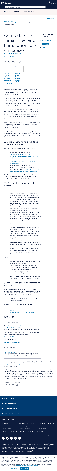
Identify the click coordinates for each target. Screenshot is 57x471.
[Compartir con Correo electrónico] (5, 384)
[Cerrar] (54, 457)
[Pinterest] (15, 438)
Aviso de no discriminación (8, 426)
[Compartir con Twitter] (13, 384)
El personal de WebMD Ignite (13, 349)
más (7, 12)
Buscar (49, 7)
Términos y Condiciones (21, 465)
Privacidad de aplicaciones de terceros (46, 423)
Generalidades (46, 40)
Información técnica (41, 428)
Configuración (14, 468)
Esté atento (8, 11)
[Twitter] (3, 438)
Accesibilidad (5, 423)
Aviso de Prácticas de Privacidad (27, 423)
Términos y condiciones (24, 428)
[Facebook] (7, 438)
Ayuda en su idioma (6, 428)
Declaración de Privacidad (32, 465)
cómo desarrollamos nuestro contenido (33, 363)
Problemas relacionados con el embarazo (22, 312)
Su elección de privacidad (25, 426)
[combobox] (25, 7)
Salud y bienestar (8, 21)
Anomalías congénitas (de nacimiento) (21, 154)
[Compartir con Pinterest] (17, 384)
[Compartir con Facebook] (9, 384)
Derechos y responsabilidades (26, 431)
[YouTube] (11, 438)
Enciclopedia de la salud (22, 22)
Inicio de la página (9, 336)
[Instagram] (19, 438)
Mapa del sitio (40, 431)
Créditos (44, 47)
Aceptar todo (24, 468)
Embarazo (13, 310)
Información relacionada (11, 342)
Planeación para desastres (43, 426)
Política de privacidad (14, 363)
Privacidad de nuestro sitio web (9, 431)
